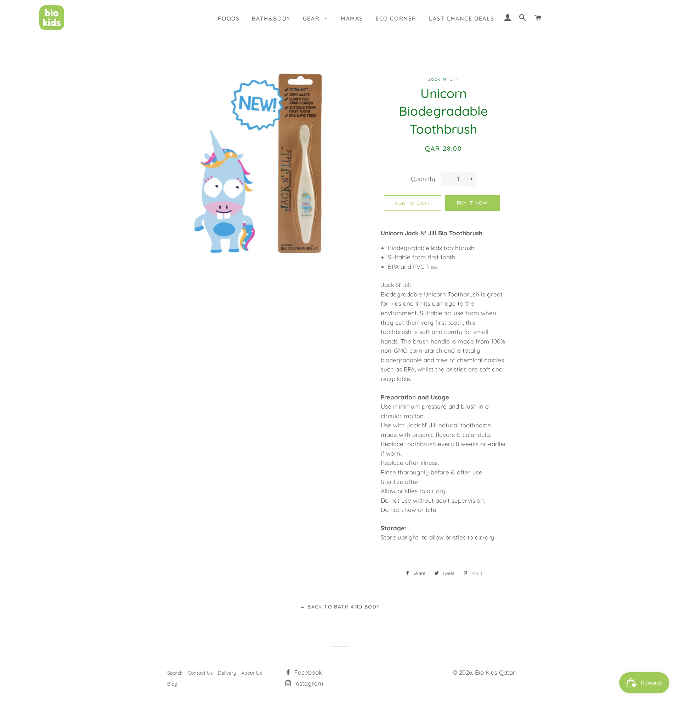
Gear (312, 18)
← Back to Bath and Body (340, 607)
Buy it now (472, 203)
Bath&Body (271, 18)
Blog (172, 684)
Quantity (423, 179)
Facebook (307, 672)
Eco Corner (395, 18)
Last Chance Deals (461, 18)
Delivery (227, 673)
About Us (251, 673)
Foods (228, 18)
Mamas (352, 18)
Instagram (308, 683)
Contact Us (200, 673)
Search (175, 673)
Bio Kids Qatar (495, 672)
